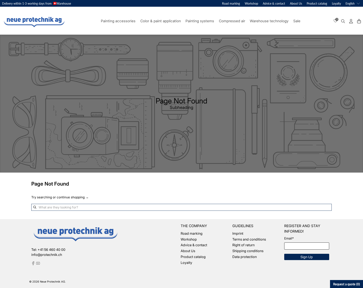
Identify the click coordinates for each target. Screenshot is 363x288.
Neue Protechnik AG (52, 281)
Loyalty (336, 3)
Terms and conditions (249, 239)
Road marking (231, 3)
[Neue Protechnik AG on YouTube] (38, 264)
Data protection (244, 257)
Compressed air (232, 21)
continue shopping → (73, 197)
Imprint (237, 233)
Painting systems (199, 21)
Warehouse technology (269, 21)
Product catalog (317, 3)
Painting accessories (118, 21)
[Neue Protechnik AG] (33, 21)
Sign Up (306, 257)
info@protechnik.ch (46, 255)
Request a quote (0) (346, 284)
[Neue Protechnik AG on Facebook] (33, 264)
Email (289, 238)
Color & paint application (160, 21)
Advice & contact (274, 3)
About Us (296, 3)
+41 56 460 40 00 (51, 249)
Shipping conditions (247, 251)
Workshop (251, 3)
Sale (296, 21)
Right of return (243, 245)
